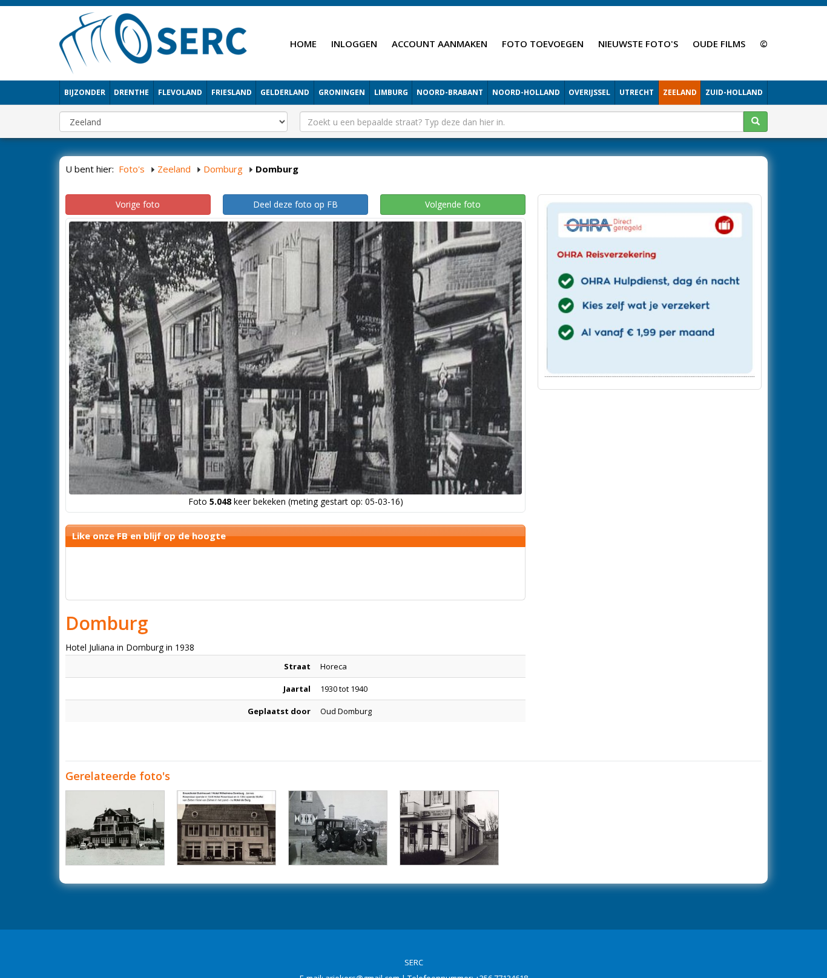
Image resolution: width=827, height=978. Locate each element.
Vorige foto (138, 204)
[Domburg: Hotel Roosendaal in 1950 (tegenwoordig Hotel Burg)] (226, 827)
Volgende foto (453, 204)
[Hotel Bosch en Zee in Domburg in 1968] (115, 827)
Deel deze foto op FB (295, 204)
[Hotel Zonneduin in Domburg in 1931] (337, 827)
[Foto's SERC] (153, 41)
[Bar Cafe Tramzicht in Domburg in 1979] (449, 827)
